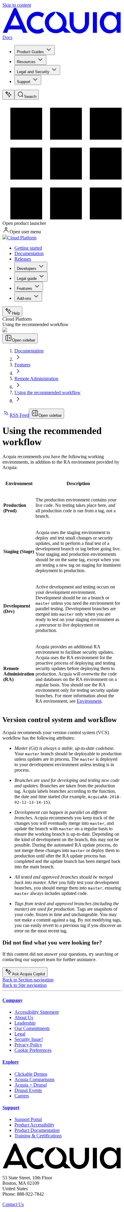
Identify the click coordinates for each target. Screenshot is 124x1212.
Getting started (28, 248)
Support (23, 81)
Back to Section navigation (28, 979)
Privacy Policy (28, 1044)
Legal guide (27, 278)
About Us (23, 1017)
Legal (19, 1033)
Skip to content (16, 5)
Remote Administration (36, 378)
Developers (26, 268)
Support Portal (28, 1119)
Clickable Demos (30, 1074)
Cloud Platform (21, 237)
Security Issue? (28, 1039)
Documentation (29, 253)
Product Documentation (37, 1130)
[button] (18, 483)
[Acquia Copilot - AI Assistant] (8, 95)
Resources (26, 62)
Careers (21, 1095)
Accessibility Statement (36, 1012)
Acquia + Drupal (30, 1084)
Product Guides (30, 52)
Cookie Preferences (32, 1050)
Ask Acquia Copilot (28, 974)
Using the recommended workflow (47, 392)
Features (24, 288)
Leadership (25, 1023)
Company (12, 1000)
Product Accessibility (34, 1124)
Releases (22, 258)
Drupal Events (28, 1090)
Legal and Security (33, 72)
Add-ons (24, 298)
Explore (10, 1062)
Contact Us (13, 1204)
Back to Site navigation (24, 985)
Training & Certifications (38, 1135)
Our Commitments (32, 1028)
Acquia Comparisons (34, 1079)
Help (16, 313)
